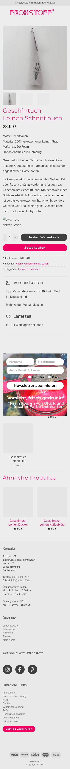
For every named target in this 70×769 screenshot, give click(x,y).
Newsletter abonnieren (35, 385)
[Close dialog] (63, 356)
